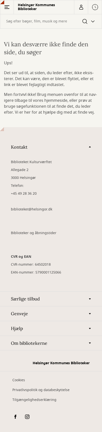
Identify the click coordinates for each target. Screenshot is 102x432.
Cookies (18, 380)
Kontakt (19, 147)
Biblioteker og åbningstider (33, 233)
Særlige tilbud (25, 299)
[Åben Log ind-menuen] (81, 7)
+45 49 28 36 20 (24, 193)
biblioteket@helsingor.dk (31, 209)
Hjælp (17, 328)
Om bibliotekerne (29, 343)
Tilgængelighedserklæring (34, 399)
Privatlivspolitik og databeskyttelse (41, 390)
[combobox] (51, 21)
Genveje (19, 313)
